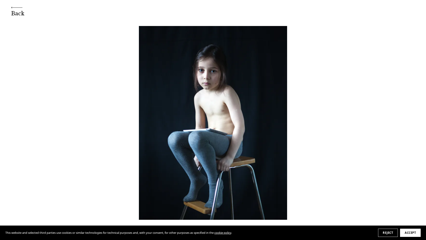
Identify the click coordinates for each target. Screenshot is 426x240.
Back (17, 13)
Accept (410, 233)
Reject (388, 233)
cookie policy (222, 233)
